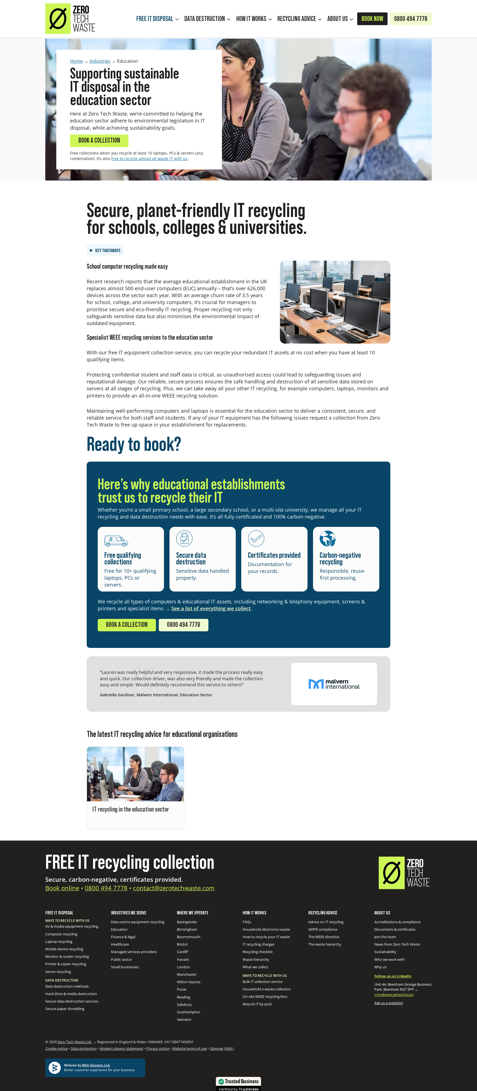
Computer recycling (61, 934)
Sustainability (385, 951)
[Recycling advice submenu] (320, 19)
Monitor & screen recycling (67, 956)
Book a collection (99, 140)
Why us (380, 966)
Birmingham (187, 929)
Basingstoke (187, 921)
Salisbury (184, 1004)
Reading (183, 997)
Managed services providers (134, 951)
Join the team (385, 936)
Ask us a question (388, 1002)
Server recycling (58, 971)
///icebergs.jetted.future (394, 994)
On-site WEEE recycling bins (265, 996)
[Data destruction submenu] (228, 19)
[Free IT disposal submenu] (177, 19)
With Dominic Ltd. (96, 1065)
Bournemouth (188, 936)
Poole (181, 989)
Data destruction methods (67, 986)
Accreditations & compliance (397, 921)
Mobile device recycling (64, 948)
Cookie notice (56, 1048)
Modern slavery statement (121, 1048)
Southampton (188, 1011)
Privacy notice (157, 1048)
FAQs (247, 921)
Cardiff (182, 951)
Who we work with (389, 959)
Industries (99, 61)
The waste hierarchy (324, 944)
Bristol (182, 944)
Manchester (187, 974)
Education (119, 929)
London (183, 966)
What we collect (255, 966)
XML (229, 1048)
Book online (62, 888)
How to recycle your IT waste (266, 936)
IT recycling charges (258, 944)
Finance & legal (123, 936)
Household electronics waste (266, 929)
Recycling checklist (258, 951)
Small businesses (125, 966)
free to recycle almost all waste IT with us (149, 158)
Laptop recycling (58, 941)
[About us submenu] (351, 19)
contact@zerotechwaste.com (173, 888)
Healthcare (120, 944)
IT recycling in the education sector (130, 809)
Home (76, 61)
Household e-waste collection (267, 989)
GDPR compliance (322, 929)
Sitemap (216, 1048)
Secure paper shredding (64, 1008)
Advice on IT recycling (325, 921)
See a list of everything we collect (211, 608)
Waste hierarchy (256, 959)
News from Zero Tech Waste (397, 944)
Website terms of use (189, 1048)
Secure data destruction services (71, 1001)
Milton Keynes (188, 981)
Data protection (84, 1048)
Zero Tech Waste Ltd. (75, 1041)
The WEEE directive (323, 936)
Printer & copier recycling (65, 963)
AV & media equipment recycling (71, 926)
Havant (183, 959)
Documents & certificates (394, 929)
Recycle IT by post (257, 1003)
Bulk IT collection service (262, 981)
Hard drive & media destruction (71, 993)
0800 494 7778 (183, 625)
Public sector (121, 959)
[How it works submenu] (270, 19)
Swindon (184, 1019)
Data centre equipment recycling (137, 921)
